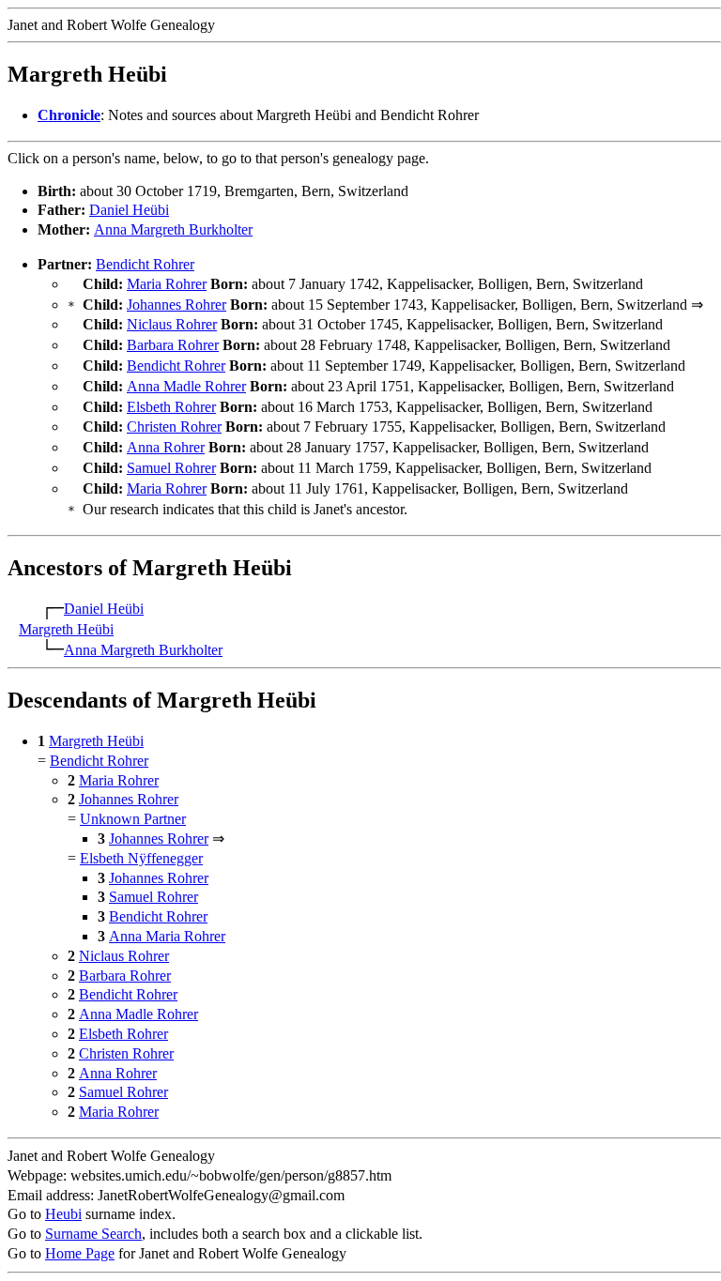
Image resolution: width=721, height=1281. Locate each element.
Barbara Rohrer (173, 345)
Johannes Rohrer (176, 305)
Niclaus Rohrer (172, 324)
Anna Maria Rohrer (167, 936)
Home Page (80, 1253)
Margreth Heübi (66, 629)
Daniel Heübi (129, 210)
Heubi (63, 1214)
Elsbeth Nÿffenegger (141, 858)
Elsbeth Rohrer (171, 407)
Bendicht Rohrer (145, 264)
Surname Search (93, 1234)
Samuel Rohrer (171, 468)
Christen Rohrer (174, 427)
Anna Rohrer (166, 447)
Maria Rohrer (167, 284)
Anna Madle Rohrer (186, 386)
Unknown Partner (133, 819)
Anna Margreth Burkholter (173, 229)
